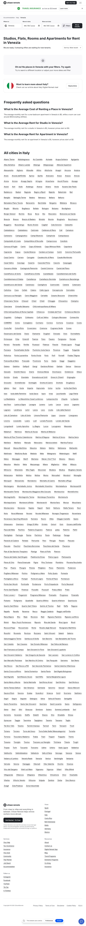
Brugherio (61, 219)
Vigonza (50, 769)
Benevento (30, 203)
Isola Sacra (33, 394)
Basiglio (7, 197)
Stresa (70, 715)
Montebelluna (61, 486)
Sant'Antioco (74, 682)
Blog (46, 853)
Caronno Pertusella (73, 252)
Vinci (64, 775)
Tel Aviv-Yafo (9, 726)
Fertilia (26, 345)
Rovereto (17, 633)
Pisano (13, 568)
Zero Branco (70, 780)
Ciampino (75, 301)
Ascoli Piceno (62, 181)
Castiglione (42, 285)
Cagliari (45, 225)
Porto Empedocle (51, 584)
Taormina (27, 720)
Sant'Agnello (9, 677)
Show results (77, 25)
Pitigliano (42, 568)
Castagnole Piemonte (28, 268)
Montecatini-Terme (11, 492)
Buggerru (7, 225)
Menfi (25, 459)
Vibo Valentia (49, 764)
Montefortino (73, 492)
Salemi (61, 633)
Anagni (58, 170)
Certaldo (44, 296)
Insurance (6, 849)
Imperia (30, 388)
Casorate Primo (44, 263)
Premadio (52, 595)
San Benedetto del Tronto (65, 639)
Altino (38, 170)
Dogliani (46, 334)
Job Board (7, 863)
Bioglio (6, 208)
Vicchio (60, 764)
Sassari (61, 688)
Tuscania (23, 748)
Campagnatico (21, 236)
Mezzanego (35, 464)
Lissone (62, 415)
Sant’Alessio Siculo (24, 677)
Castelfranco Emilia (32, 274)
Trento (71, 737)
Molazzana (8, 475)
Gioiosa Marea (43, 372)
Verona (16, 764)
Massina (33, 448)
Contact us (48, 846)
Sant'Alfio (39, 677)
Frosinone (37, 361)
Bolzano (55, 208)
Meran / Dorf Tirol (49, 459)
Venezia (39, 758)
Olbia (51, 519)
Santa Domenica (31, 671)
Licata (50, 410)
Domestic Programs (51, 860)
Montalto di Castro (47, 481)
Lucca (45, 426)
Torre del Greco (29, 731)
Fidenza (46, 345)
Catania (66, 285)
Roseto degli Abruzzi (47, 628)
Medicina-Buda (21, 453)
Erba (17, 339)
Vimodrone (54, 775)
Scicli (58, 693)
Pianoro (57, 552)
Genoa (68, 366)
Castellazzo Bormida (47, 279)
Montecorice (59, 492)
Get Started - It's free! (13, 820)
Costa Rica (48, 818)
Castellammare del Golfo (66, 274)
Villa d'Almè (69, 769)
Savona (21, 693)
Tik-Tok (5, 887)
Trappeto (61, 737)
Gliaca (79, 372)
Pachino (21, 530)
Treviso (27, 742)
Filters (68, 26)
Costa (79, 323)
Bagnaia (27, 192)
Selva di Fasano (54, 699)
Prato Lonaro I (9, 595)
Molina (28, 475)
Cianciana (8, 306)
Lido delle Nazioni (63, 410)
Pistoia (32, 568)
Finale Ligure (66, 345)
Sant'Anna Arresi (45, 682)
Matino (51, 448)
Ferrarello (16, 345)
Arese (59, 176)
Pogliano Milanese (11, 573)
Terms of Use (50, 905)
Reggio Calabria (47, 611)
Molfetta (19, 475)
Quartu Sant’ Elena (29, 606)
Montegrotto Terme (26, 497)
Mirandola (19, 470)
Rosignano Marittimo (67, 628)
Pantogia (19, 535)
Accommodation (9, 17)
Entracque (8, 339)
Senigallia (68, 699)
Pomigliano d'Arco (11, 579)
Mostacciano (9, 508)
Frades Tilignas (74, 355)
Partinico (38, 535)
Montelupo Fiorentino (46, 497)
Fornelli (61, 355)
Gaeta (53, 361)
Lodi (35, 421)
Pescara (71, 541)
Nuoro (43, 519)
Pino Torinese (46, 562)
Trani (43, 737)
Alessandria (8, 170)
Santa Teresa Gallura (12, 688)
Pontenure (65, 579)
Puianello (75, 595)
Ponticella (25, 584)
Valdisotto (8, 753)
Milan (65, 464)
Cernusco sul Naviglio (13, 296)
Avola (56, 187)
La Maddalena (9, 399)
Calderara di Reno (49, 230)
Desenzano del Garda (12, 334)
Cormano (39, 323)
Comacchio (74, 317)
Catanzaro (76, 285)
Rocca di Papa (9, 628)
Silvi (20, 709)
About (47, 842)
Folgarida (75, 350)
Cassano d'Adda (10, 268)
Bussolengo (19, 225)
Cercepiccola (57, 290)
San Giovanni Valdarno (13, 655)
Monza (66, 502)
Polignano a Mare (38, 573)
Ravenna (25, 611)
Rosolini (7, 633)
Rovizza (27, 633)
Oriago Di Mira (32, 524)
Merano (62, 459)
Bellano (52, 197)
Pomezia (64, 573)
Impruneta (40, 388)
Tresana (7, 742)
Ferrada (73, 339)
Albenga (36, 165)
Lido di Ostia (26, 415)
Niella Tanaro (68, 508)
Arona (6, 181)
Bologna (45, 208)
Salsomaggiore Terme (12, 639)
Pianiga (34, 552)
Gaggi (62, 361)
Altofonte (48, 170)
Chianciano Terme (11, 301)
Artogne (39, 181)
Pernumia (35, 541)
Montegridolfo (9, 497)
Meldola (33, 453)
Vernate (7, 764)
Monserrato (19, 481)
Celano (33, 290)
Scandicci (39, 693)
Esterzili (26, 339)
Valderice (75, 748)
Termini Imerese (33, 726)
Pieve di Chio (9, 562)
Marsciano (38, 443)
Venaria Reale (27, 758)
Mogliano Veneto (75, 470)
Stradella (61, 715)
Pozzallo (35, 590)
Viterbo (7, 780)
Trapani (52, 737)
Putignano (18, 601)
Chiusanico (63, 301)
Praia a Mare (57, 590)
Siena (6, 709)
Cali (60, 230)
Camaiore (69, 230)
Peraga (67, 535)
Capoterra (68, 247)
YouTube (6, 884)
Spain (46, 808)
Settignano (77, 704)
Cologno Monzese (59, 317)
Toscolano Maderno (22, 737)
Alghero (20, 170)
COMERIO (8, 323)
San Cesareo (22, 644)
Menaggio (16, 459)
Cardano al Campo (46, 252)
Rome (34, 628)
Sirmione (39, 709)
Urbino (52, 748)
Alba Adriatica (9, 165)
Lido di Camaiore (10, 415)
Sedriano (78, 693)
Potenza (25, 590)
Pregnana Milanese (38, 595)
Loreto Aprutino (22, 426)
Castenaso (30, 285)
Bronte (51, 219)
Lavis (50, 404)
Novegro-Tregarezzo (60, 513)
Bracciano (52, 214)
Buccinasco (73, 219)
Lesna (35, 410)
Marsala (27, 443)
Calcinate (34, 230)
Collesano (29, 317)
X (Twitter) (7, 891)
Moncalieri (56, 475)
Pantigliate (8, 535)
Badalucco (8, 192)
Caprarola (8, 252)
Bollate (36, 208)
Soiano (49, 709)
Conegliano (27, 323)
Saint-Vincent (49, 633)
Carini (59, 252)
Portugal (47, 811)
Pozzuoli (45, 590)
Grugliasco (70, 383)
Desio (26, 334)
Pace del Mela (9, 530)
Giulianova (69, 372)
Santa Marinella (30, 682)
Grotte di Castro (46, 383)
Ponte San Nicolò (11, 584)
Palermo (66, 530)
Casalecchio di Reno (46, 257)
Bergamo (53, 203)
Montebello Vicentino (43, 486)
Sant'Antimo (60, 682)
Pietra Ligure (53, 557)
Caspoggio (67, 263)
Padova (49, 530)
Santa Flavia (46, 671)
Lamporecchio (52, 399)
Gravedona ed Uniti (39, 377)
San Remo (75, 660)
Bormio (21, 214)
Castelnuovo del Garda (13, 285)
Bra (43, 214)
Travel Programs (50, 856)
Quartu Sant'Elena (11, 606)
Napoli (40, 508)
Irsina (50, 388)
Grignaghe (71, 377)
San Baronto (47, 639)
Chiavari (25, 301)
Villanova (20, 775)
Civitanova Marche (72, 312)
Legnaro (7, 410)
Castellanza (31, 279)
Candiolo (63, 241)
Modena (52, 470)
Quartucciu (72, 601)
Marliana (7, 443)
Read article (72, 86)
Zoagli (6, 786)
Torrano (16, 731)
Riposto (38, 622)
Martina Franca (67, 443)
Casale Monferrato (64, 257)
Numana (34, 519)
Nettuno (56, 508)
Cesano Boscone (58, 296)
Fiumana (7, 350)
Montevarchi (42, 502)
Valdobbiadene (21, 753)
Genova (77, 366)
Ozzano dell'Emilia (74, 524)
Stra (52, 715)
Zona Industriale (32, 786)
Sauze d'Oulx (9, 693)
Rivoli (73, 622)
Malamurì (7, 432)
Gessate (7, 372)
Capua (17, 252)
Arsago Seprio (26, 181)
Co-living (48, 863)
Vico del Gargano (11, 769)
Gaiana (6, 366)
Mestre (17, 464)
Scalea (29, 693)
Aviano (48, 187)
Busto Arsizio (33, 225)
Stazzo (45, 715)
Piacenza (66, 546)
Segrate (23, 699)
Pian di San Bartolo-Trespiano (16, 552)
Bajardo (52, 192)
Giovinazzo (56, 372)
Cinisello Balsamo (22, 306)
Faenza (35, 339)
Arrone (15, 181)
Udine (44, 748)
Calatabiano (22, 230)
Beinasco (42, 197)
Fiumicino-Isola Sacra (41, 350)
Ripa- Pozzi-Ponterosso (21, 622)
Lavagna (32, 404)
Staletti (36, 715)
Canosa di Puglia (10, 247)
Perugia (53, 541)
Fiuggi (77, 345)
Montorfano (55, 502)
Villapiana (31, 775)
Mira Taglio (30, 470)
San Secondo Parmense (41, 666)
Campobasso (63, 236)
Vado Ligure (63, 748)
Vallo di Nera (47, 753)
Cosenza (69, 323)
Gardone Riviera (47, 366)
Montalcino (31, 481)
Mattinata (8, 453)
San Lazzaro (53, 655)
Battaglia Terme (20, 197)
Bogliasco (26, 208)
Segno (14, 699)
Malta (46, 825)
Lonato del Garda (63, 421)
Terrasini (62, 726)
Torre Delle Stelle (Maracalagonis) (52, 731)
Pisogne (22, 568)
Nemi (48, 508)
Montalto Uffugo (65, 481)
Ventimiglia (58, 758)
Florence (56, 350)
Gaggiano (71, 361)
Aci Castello (37, 159)
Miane (45, 464)
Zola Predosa (17, 786)
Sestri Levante (55, 704)
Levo (43, 410)
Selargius (33, 699)
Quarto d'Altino (42, 601)
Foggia (66, 350)
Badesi (18, 192)
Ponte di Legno (37, 579)
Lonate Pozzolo (46, 421)
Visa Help (6, 842)
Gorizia (7, 377)
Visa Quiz (6, 853)
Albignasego (48, 165)
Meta (25, 464)
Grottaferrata (20, 383)
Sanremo (64, 660)
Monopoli (7, 481)
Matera (43, 448)
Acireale (49, 159)
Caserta (31, 263)
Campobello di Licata (12, 241)
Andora (77, 170)
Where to (6, 21)
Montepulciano (10, 502)
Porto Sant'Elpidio (11, 590)
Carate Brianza (29, 252)
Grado (15, 377)
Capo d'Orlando (35, 247)
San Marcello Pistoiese (13, 660)
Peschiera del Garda (51, 546)
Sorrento (7, 715)
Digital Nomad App (51, 849)
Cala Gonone (56, 225)
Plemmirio (60, 568)
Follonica (7, 355)
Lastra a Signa (20, 404)
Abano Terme (9, 159)
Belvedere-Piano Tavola (13, 203)
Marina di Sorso (59, 437)
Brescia (7, 219)
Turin (15, 748)
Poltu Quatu (53, 573)
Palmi (75, 530)
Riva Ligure (63, 622)
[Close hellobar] (82, 8)
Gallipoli (26, 366)
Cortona (59, 323)
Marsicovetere (51, 443)
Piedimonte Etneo (38, 557)
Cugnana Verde (56, 328)
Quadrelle (29, 601)
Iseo (5, 394)
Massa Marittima (20, 448)
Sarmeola (41, 688)
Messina (7, 464)
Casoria (56, 263)
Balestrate (62, 192)
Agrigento (75, 159)
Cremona (43, 328)
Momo (45, 475)
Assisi (6, 187)
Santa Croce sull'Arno (12, 671)
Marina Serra (73, 437)
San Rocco (8, 666)
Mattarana (62, 448)
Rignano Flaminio (54, 617)
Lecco (66, 404)
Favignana (62, 339)
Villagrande (8, 775)
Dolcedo (56, 334)
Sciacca (50, 693)
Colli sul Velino (42, 317)
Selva (43, 699)
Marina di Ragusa (42, 437)
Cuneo (69, 328)
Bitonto (16, 208)
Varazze (69, 753)
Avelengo (29, 187)
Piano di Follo (45, 552)
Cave (16, 290)
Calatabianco (9, 230)
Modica (62, 470)
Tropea (6, 748)
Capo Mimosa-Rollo (53, 247)
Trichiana (57, 742)
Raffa (66, 606)
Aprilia (40, 176)
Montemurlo (63, 497)
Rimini (6, 622)
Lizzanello (17, 421)
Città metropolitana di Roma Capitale (18, 312)
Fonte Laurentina (21, 355)
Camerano (8, 236)
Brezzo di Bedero (29, 219)
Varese (78, 753)
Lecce (58, 404)
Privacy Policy (38, 905)
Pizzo (51, 568)
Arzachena (50, 181)
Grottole (59, 383)
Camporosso (51, 241)
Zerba (59, 780)
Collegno (18, 317)
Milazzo (73, 464)
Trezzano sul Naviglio (41, 742)
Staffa (27, 715)
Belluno (61, 197)
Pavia (47, 535)
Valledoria (35, 753)
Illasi (14, 388)
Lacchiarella (61, 394)
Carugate (30, 257)
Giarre (31, 372)
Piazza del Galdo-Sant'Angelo (15, 557)
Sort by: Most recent (71, 47)
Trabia (35, 737)
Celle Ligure (44, 290)
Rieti (42, 617)
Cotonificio (19, 328)
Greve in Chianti (57, 377)
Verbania (69, 758)
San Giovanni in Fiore (35, 650)
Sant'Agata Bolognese (62, 671)
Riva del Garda (49, 622)
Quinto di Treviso (47, 606)
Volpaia (42, 780)
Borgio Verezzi (9, 214)
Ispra (44, 394)
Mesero (72, 459)
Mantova (18, 432)
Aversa (39, 187)
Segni (6, 699)
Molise (37, 475)
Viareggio (26, 764)
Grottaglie (32, 383)
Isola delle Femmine (18, 394)
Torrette (72, 731)
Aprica (31, 176)
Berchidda (42, 203)
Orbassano (8, 524)
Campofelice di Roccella (33, 241)
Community (7, 856)
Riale (25, 617)
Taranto (49, 720)
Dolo (65, 334)
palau (57, 530)
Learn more (64, 8)
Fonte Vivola (36, 355)
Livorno (7, 421)
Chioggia (51, 301)
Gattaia (59, 366)
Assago (75, 181)
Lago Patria (73, 394)
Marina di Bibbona (48, 432)
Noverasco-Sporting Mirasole (16, 519)
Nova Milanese (17, 513)
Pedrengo (57, 535)
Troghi (75, 742)
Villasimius (42, 775)
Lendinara (18, 410)
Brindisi (42, 219)
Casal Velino (9, 263)
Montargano (9, 486)
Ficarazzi (35, 345)
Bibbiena (63, 203)
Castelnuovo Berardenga (69, 279)
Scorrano (67, 693)
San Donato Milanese (39, 644)
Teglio (68, 720)
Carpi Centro (9, 257)
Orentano (20, 524)
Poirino (24, 573)
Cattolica (7, 290)
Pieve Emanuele (24, 562)
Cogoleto (7, 317)
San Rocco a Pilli (22, 666)
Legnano (75, 404)
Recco (35, 611)
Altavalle (29, 170)
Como (17, 323)
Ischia (58, 388)
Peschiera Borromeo (32, 546)
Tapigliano (38, 720)
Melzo (6, 459)
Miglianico (55, 464)
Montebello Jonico (24, 486)
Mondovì (66, 475)
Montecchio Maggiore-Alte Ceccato (36, 492)
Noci (79, 508)
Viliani (59, 769)
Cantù (23, 247)
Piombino (59, 562)
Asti (13, 187)
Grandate (25, 377)
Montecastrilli (75, 486)
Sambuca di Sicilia (32, 639)
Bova (37, 214)
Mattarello (73, 448)
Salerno (70, 633)
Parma (28, 535)
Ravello (16, 611)
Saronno (51, 688)
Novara (29, 513)
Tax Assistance (8, 846)
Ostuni (53, 524)
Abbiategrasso (24, 159)
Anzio (6, 176)
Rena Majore (9, 617)
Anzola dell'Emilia (19, 176)
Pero (44, 541)
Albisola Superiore (64, 165)
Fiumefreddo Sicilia (21, 350)
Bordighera (66, 208)
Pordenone (36, 584)
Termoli (46, 726)
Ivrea (51, 394)
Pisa (5, 568)
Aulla (21, 187)
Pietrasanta (66, 557)
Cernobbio (70, 290)
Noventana (76, 513)
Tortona (7, 737)
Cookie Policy (71, 905)
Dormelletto (75, 334)
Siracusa (28, 709)
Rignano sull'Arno (72, 617)
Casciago (21, 263)
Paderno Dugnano (35, 530)
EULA (80, 905)
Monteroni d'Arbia (26, 502)
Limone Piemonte (41, 415)
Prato (67, 590)
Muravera (21, 508)
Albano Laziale (24, 165)
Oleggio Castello (63, 519)
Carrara (20, 257)
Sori (74, 709)
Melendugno (64, 453)
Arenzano (50, 176)
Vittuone (32, 780)
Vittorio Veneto (19, 780)
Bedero (32, 197)
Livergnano (73, 415)
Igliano (6, 388)
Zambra (51, 780)
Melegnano (51, 453)
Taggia (17, 720)
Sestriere (43, 704)
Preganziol (22, 595)
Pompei (25, 579)
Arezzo (68, 176)
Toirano (7, 731)
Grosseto (7, 383)
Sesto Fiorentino (10, 704)
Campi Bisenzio (37, 236)
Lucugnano (56, 426)
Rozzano (37, 633)
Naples (31, 508)
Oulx (61, 524)
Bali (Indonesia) (50, 822)
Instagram (6, 877)
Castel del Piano (63, 268)
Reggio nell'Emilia (64, 611)
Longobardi (8, 426)
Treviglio (17, 742)
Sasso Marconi (74, 688)
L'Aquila (64, 399)
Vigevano (39, 769)
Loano (27, 421)
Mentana (34, 459)
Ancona (67, 170)
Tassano (58, 720)
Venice (48, 758)
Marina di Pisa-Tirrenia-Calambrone (18, 437)
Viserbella (73, 775)
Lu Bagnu (36, 426)
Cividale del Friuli (54, 312)
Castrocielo (54, 285)
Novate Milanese (42, 513)
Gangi (35, 366)
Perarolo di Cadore (11, 541)
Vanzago (58, 753)
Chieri (34, 301)
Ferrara (6, 345)
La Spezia (74, 399)
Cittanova (40, 312)
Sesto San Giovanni (28, 704)
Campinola (50, 236)
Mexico (47, 832)
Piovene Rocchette (74, 562)
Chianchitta (72, 296)
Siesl (13, 709)
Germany (48, 829)
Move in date (27, 21)
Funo (46, 361)
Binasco (73, 203)
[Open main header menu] (80, 3)
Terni (54, 726)
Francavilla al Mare (11, 361)
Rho (18, 617)
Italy (17, 17)
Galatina (16, 366)
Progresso (64, 595)
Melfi (75, 453)
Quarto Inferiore (58, 601)
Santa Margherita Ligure (56, 677)
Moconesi (42, 470)
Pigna (36, 562)
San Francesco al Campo (14, 650)
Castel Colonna (47, 268)
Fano (43, 339)
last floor (7, 404)
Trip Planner (7, 860)
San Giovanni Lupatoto (56, 650)
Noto (6, 513)
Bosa (30, 214)
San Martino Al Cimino (34, 660)
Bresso (16, 219)
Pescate (7, 546)
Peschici (17, 546)
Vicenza (70, 764)
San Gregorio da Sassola (35, 655)
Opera (75, 519)
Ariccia (76, 176)
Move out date (46, 21)
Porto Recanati (67, 584)
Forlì (53, 355)
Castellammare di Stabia (13, 279)
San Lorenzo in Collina (71, 655)
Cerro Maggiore (31, 296)
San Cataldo (9, 644)
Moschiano (76, 502)
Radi (58, 606)
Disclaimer (60, 905)
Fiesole (55, 345)
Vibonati (36, 764)
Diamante (36, 334)
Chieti (42, 301)
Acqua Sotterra (62, 159)
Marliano (17, 443)
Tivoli (72, 726)
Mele (42, 453)
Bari (71, 192)
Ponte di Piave (52, 579)
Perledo (25, 541)
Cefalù (24, 290)
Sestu (67, 704)
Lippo (53, 415)
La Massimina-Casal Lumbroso (30, 399)
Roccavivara (23, 628)
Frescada (25, 361)
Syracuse (7, 720)
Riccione (34, 617)
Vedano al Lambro (11, 758)
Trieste (67, 742)
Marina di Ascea (31, 432)
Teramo (21, 726)
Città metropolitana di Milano (44, 306)
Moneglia (77, 475)
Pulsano (7, 601)
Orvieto (45, 524)
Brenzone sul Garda (68, 214)
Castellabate (48, 274)
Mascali (7, 448)
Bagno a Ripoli (39, 192)
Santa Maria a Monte (12, 682)
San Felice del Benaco (59, 644)
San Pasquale (51, 660)
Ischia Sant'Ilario (70, 388)
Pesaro (61, 541)
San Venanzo (29, 688)
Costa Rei (8, 328)
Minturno (7, 470)
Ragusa (74, 606)
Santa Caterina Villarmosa (64, 666)
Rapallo (7, 611)
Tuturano (34, 748)
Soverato (18, 715)
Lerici (27, 410)
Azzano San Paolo (69, 187)
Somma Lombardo (62, 709)
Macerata (68, 426)
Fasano (52, 339)
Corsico (50, 323)
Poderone (72, 568)
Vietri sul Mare (26, 769)
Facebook (6, 880)
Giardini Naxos (20, 372)
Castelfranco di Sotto (12, 274)
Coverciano (31, 328)
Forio (46, 355)
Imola (22, 388)
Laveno (42, 404)
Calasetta (68, 225)
